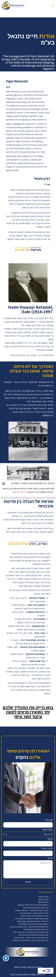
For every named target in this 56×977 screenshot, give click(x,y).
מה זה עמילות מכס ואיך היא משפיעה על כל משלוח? (30, 940)
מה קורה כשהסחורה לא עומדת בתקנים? (34, 916)
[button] (53, 5)
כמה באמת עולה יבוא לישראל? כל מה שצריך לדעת (30, 932)
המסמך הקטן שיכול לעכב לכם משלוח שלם (33, 924)
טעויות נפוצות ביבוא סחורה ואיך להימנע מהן (33, 935)
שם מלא (48, 819)
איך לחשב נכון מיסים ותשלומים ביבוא (35, 908)
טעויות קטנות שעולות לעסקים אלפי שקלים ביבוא (31, 918)
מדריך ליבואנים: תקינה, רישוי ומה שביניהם (34, 913)
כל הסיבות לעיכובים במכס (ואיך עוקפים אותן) (32, 921)
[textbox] (30, 834)
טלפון (49, 838)
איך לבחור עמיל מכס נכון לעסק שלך (35, 929)
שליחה (28, 881)
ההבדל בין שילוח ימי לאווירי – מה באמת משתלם (31, 910)
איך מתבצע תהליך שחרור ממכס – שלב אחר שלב (31, 937)
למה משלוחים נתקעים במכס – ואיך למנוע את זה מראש (29, 927)
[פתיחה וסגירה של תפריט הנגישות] (6, 958)
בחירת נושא (47, 829)
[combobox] (28, 834)
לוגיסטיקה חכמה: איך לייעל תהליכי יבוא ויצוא (33, 905)
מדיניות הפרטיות (35, 967)
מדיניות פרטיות (43, 902)
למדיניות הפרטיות (20, 492)
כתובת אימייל (46, 848)
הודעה (49, 858)
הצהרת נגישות (43, 897)
